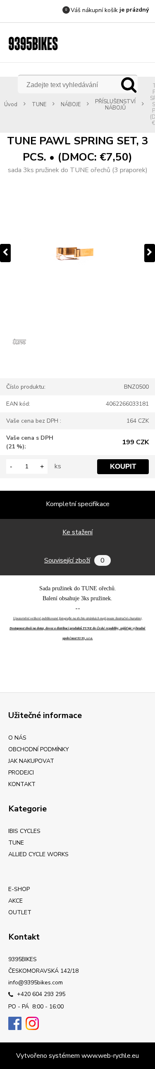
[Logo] (33, 43)
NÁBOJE (71, 105)
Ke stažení (77, 532)
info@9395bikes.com (35, 982)
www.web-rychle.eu (110, 1055)
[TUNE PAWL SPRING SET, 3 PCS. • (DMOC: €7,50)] (77, 253)
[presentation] (5, 253)
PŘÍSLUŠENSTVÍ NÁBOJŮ (115, 105)
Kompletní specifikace (78, 504)
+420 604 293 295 (40, 994)
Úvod (10, 105)
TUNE (39, 105)
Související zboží (74, 560)
